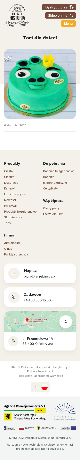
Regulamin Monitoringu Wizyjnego (41, 376)
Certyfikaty (50, 188)
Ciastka (9, 177)
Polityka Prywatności (40, 371)
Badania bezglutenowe (58, 171)
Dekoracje (11, 182)
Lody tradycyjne (15, 194)
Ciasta (8, 171)
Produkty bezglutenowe (20, 211)
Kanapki (9, 188)
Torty (7, 223)
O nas (8, 248)
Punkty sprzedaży (16, 254)
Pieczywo (10, 206)
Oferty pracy (51, 208)
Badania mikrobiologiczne (55, 180)
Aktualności (12, 243)
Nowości (10, 200)
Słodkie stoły (13, 217)
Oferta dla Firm (53, 214)
